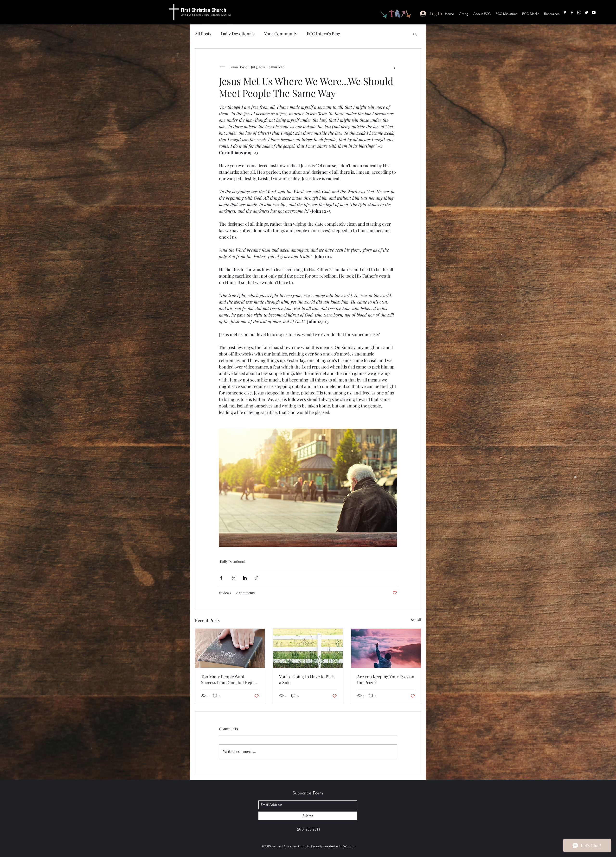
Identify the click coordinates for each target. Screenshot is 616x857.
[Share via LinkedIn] (245, 578)
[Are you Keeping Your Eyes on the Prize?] (386, 648)
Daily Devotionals (238, 34)
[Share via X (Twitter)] (233, 578)
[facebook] (572, 12)
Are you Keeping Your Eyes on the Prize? (385, 679)
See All (416, 619)
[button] (415, 34)
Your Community (280, 34)
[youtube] (593, 12)
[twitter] (586, 12)
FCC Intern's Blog (323, 34)
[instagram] (579, 12)
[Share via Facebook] (221, 578)
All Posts (203, 34)
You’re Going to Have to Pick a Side (306, 679)
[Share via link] (256, 578)
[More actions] (394, 67)
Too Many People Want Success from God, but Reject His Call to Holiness (229, 679)
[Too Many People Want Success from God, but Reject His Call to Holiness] (230, 648)
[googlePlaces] (564, 12)
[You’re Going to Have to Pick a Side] (308, 648)
